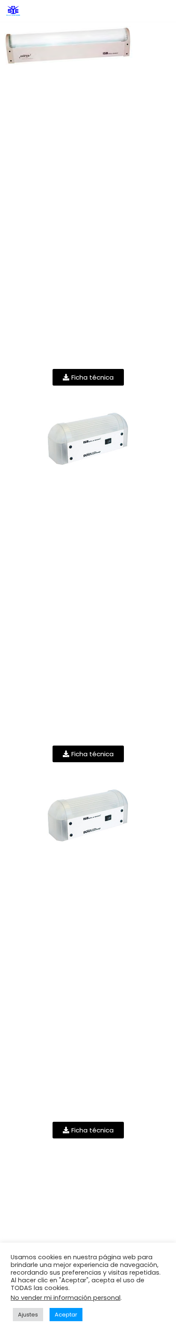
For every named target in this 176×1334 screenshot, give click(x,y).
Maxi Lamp (88, 866)
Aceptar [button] (66, 1315)
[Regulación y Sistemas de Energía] (13, 11)
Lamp (88, 490)
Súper (88, 113)
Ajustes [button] (28, 1315)
